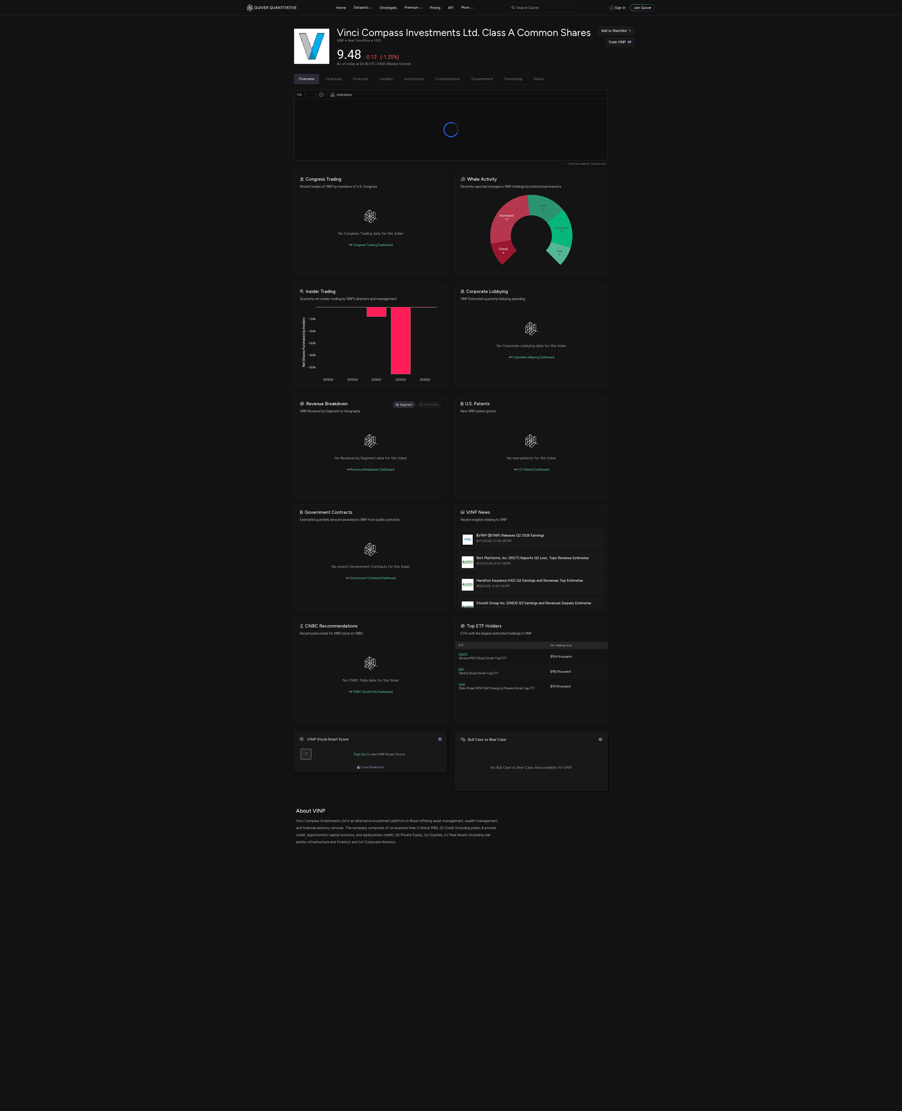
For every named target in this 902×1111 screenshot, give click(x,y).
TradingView (598, 163)
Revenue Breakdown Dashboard (372, 469)
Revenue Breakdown (327, 404)
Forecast (360, 79)
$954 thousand (561, 656)
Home (341, 8)
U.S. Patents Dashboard (533, 469)
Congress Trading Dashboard (372, 245)
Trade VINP (617, 42)
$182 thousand (560, 671)
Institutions (414, 79)
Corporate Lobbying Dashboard (533, 357)
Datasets (361, 7)
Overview (307, 79)
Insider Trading (320, 291)
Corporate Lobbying (487, 291)
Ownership (513, 79)
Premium (411, 7)
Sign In (620, 8)
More (465, 7)
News (539, 79)
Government (482, 79)
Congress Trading (323, 179)
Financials (334, 79)
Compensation (447, 79)
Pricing (435, 8)
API (451, 8)
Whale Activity (482, 179)
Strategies (388, 8)
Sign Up (359, 754)
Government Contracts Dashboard (372, 578)
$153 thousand (560, 686)
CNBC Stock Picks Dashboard (372, 692)
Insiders (386, 79)
